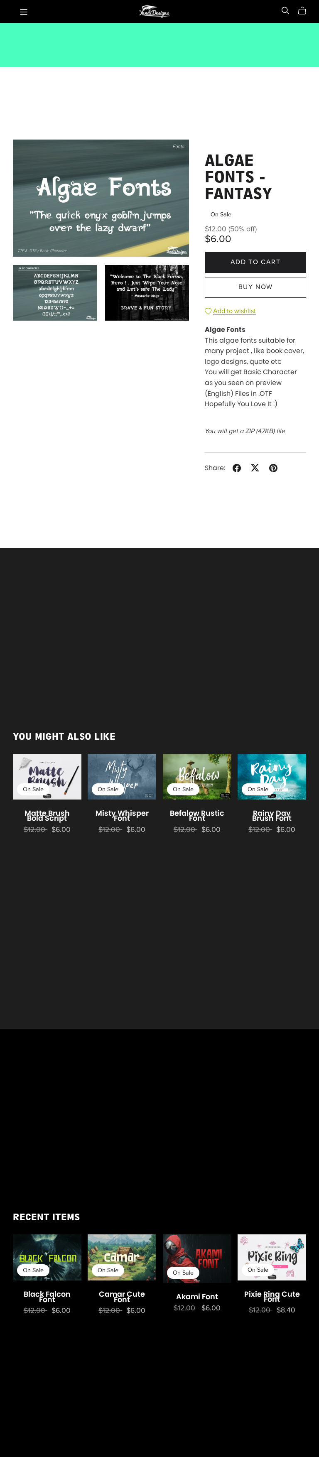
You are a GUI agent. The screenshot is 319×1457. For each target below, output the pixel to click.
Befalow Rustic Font (197, 815)
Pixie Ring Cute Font (272, 1296)
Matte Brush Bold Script (47, 815)
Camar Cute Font (122, 1296)
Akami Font (197, 1297)
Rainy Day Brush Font (272, 815)
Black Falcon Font (47, 1296)
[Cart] (305, 11)
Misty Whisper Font (122, 815)
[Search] (285, 11)
